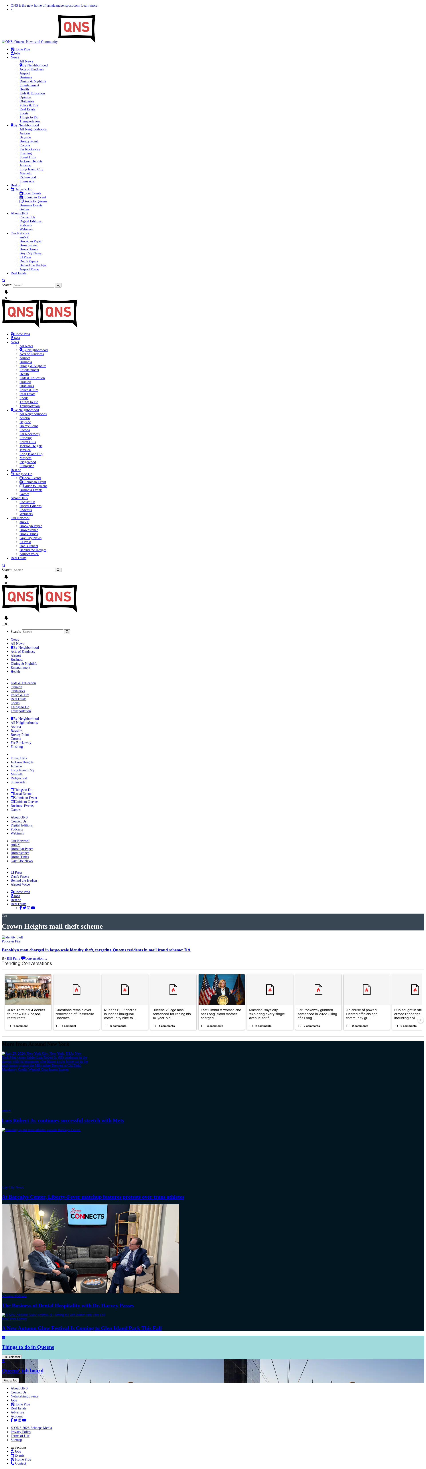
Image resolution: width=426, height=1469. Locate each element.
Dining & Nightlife (33, 81)
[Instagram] (28, 908)
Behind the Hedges (33, 265)
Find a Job (10, 1380)
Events (19, 1455)
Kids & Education (32, 93)
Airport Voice (29, 269)
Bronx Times (29, 249)
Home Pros (22, 1459)
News (15, 57)
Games (24, 209)
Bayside (25, 137)
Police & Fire (29, 105)
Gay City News (30, 253)
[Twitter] (24, 908)
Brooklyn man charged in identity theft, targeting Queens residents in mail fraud (96, 950)
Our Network (20, 233)
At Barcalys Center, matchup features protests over (93, 1197)
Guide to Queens (35, 201)
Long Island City (31, 169)
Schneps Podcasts (14, 1296)
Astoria (25, 133)
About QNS (19, 213)
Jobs (17, 53)
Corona (25, 145)
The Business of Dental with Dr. (68, 1305)
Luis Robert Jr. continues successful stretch (63, 1120)
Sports (24, 113)
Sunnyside (27, 181)
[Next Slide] (421, 1020)
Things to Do (29, 117)
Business (26, 77)
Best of (16, 185)
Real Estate (27, 109)
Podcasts (26, 225)
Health (24, 89)
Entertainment (29, 85)
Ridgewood (28, 177)
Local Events (32, 193)
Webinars (26, 229)
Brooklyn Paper (31, 241)
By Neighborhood (35, 65)
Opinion (25, 97)
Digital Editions (30, 221)
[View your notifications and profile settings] (6, 291)
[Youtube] (33, 908)
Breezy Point (29, 141)
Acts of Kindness (32, 69)
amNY (24, 237)
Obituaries (27, 101)
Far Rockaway (30, 149)
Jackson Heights (31, 161)
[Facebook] (21, 908)
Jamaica (25, 165)
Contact (20, 1463)
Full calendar (12, 1357)
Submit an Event (34, 197)
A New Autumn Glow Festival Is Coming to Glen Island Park (82, 1328)
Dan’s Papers (29, 261)
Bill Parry (13, 958)
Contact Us (27, 217)
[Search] (3, 281)
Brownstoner (29, 245)
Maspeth (26, 173)
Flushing (26, 153)
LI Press (25, 257)
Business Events (31, 205)
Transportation (30, 121)
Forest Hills (28, 157)
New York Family (14, 1319)
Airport (25, 73)
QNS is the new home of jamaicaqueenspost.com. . (54, 5)
